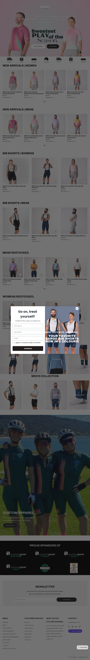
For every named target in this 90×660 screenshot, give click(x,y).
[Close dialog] (77, 308)
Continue (28, 348)
